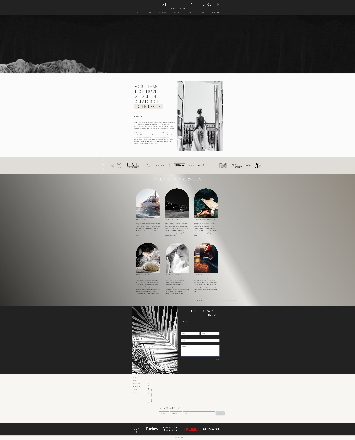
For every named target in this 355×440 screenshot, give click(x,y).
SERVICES (135, 381)
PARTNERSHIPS (136, 387)
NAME (183, 329)
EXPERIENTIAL (136, 384)
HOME (134, 378)
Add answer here (185, 336)
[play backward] (113, 165)
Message (183, 343)
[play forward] (259, 165)
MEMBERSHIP (136, 396)
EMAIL (203, 329)
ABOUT (135, 390)
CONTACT (135, 393)
